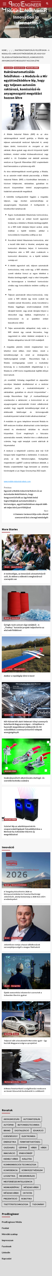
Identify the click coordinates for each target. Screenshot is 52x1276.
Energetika (16, 986)
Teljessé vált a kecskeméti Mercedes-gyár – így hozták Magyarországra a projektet (25, 1041)
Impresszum (7, 1240)
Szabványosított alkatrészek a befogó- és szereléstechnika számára (24, 779)
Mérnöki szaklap (10, 1234)
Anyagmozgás (11, 1119)
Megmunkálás (27, 1176)
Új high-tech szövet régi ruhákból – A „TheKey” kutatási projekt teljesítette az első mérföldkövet (24, 628)
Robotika (26, 1198)
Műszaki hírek (19, 669)
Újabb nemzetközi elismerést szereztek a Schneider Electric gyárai (23, 993)
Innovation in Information (26, 20)
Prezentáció (10, 1198)
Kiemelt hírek (19, 68)
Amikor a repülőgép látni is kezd (19, 676)
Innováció (8, 68)
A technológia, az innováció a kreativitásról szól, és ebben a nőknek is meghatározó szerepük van (24, 576)
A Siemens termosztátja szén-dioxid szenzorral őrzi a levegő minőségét (30, 514)
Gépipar (23, 1147)
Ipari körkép (25, 1153)
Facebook (6, 1246)
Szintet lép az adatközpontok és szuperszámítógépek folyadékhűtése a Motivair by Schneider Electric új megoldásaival (23, 830)
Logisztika (9, 1176)
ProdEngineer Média (12, 1222)
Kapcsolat (7, 1258)
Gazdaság (9, 1147)
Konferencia (11, 1170)
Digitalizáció (22, 1130)
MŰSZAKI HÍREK (32, 68)
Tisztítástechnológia (22, 715)
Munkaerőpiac (17, 938)
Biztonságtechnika (12, 1082)
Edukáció (38, 1130)
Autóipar (8, 1034)
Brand (7, 567)
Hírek (44, 1147)
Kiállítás (27, 1159)
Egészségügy (11, 1136)
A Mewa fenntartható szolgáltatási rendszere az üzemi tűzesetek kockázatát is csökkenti (25, 1089)
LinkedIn (6, 1252)
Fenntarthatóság (30, 1142)
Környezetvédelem (19, 885)
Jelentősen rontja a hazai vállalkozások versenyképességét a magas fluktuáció (22, 945)
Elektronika (28, 1136)
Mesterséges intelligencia (18, 1181)
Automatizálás (31, 1119)
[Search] (47, 3)
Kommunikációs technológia (20, 1164)
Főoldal (5, 1228)
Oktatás (27, 1193)
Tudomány (38, 1204)
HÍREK (34, 1147)
